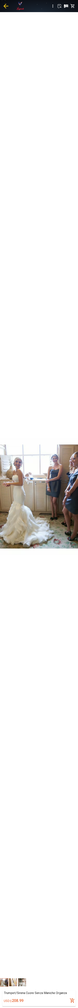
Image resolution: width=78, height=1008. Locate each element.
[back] (6, 6)
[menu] (52, 6)
